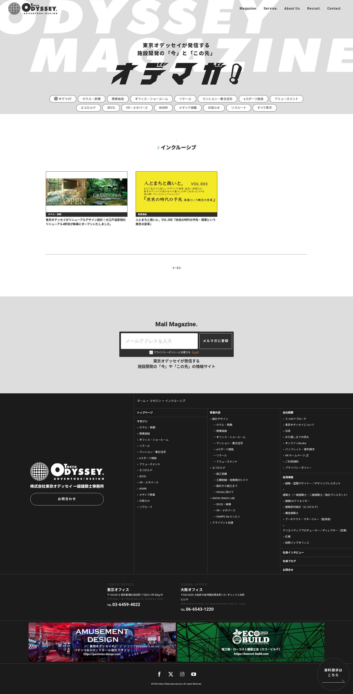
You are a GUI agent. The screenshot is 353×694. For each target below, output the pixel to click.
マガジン (142, 421)
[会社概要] (292, 8)
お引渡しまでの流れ (297, 437)
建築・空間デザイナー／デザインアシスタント (313, 483)
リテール (185, 99)
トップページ (145, 412)
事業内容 (215, 412)
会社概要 (288, 412)
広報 (287, 536)
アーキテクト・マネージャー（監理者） (309, 519)
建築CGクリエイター (297, 501)
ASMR (163, 107)
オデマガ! (65, 99)
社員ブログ (289, 561)
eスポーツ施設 (254, 99)
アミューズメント (287, 99)
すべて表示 (264, 107)
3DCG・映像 (223, 504)
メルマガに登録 (216, 341)
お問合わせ (67, 499)
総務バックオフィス (297, 542)
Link (195, 352)
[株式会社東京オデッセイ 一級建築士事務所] (32, 8)
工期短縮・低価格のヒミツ (232, 480)
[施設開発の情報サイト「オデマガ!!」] (248, 8)
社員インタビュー (293, 552)
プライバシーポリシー (298, 467)
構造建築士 (291, 513)
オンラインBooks (295, 443)
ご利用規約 (291, 461)
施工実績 (221, 473)
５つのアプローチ (295, 418)
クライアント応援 (222, 522)
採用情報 (288, 477)
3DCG (111, 107)
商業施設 (118, 99)
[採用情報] (314, 8)
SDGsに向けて (225, 492)
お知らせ (214, 107)
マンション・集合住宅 (217, 99)
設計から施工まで (227, 485)
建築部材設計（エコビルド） (302, 506)
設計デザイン (220, 418)
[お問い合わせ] (334, 8)
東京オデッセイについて (299, 424)
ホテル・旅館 (92, 99)
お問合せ (288, 569)
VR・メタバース (137, 107)
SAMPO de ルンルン (228, 516)
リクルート (238, 107)
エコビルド (88, 107)
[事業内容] (270, 8)
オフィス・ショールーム (151, 99)
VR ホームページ (295, 455)
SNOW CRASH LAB (223, 498)
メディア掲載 (188, 107)
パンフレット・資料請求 (300, 449)
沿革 (287, 430)
